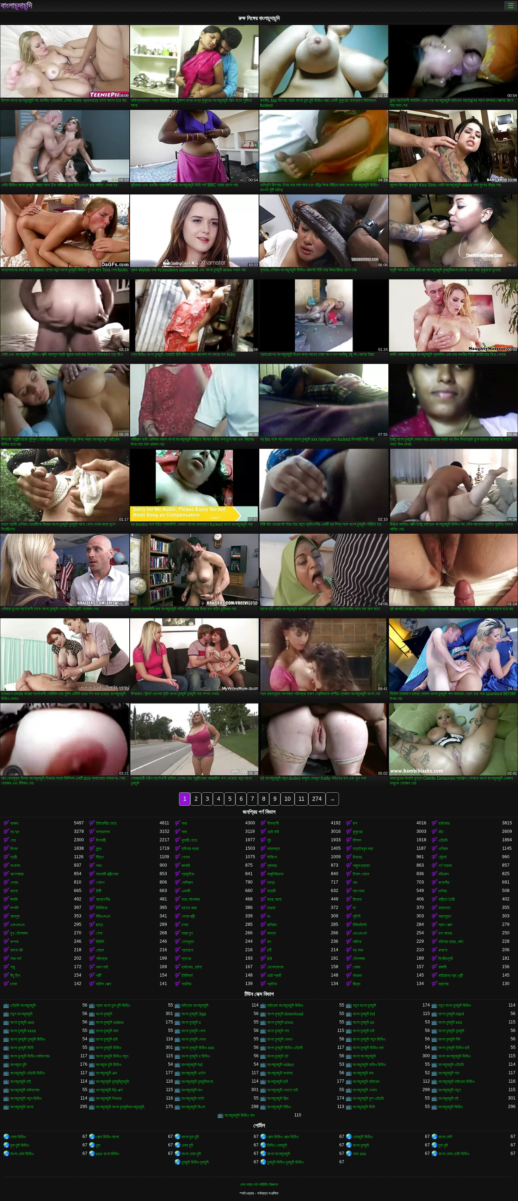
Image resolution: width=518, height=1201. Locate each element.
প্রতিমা (272, 984)
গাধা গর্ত (15, 958)
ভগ (355, 823)
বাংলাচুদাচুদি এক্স (106, 1073)
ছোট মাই (273, 831)
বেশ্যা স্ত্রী (188, 916)
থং (269, 916)
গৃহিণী (356, 916)
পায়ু (12, 967)
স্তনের (186, 958)
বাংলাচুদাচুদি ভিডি (364, 1106)
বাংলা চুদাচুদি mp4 (451, 1013)
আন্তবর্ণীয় (103, 899)
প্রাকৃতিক (187, 874)
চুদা (98, 1145)
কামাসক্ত (273, 848)
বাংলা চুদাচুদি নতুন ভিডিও (369, 1039)
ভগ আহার (445, 933)
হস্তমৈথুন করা (363, 848)
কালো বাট (16, 950)
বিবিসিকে (101, 907)
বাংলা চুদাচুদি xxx (450, 1022)
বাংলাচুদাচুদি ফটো (192, 1098)
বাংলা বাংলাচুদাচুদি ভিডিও (454, 1056)
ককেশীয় (443, 882)
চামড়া (271, 882)
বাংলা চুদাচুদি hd (364, 1013)
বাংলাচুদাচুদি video (280, 1064)
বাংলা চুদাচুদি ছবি (107, 1039)
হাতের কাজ (189, 907)
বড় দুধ (14, 831)
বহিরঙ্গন (443, 874)
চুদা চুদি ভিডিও (19, 1145)
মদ (269, 941)
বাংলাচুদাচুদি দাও (191, 1090)
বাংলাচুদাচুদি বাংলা (21, 1106)
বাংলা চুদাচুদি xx (363, 1022)
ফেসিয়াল (187, 882)
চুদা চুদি (443, 1145)
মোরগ (100, 950)
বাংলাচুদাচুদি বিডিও (279, 1106)
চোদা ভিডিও (18, 1136)
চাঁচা (440, 831)
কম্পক (14, 941)
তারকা (271, 907)
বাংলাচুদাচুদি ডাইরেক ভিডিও (456, 1081)
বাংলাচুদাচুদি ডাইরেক (366, 1081)
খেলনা (185, 857)
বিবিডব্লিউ (359, 924)
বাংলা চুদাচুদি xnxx (280, 1022)
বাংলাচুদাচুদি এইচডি (451, 1064)
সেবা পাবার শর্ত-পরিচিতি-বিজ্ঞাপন (259, 1184)
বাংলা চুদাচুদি (104, 1013)
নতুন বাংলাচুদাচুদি (21, 1013)
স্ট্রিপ (100, 857)
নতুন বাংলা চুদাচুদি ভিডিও (454, 1005)
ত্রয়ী (13, 857)
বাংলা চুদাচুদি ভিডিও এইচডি (285, 1047)
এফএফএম (17, 924)
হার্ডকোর (444, 823)
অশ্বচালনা (103, 831)
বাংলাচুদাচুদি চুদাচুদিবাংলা (197, 1081)
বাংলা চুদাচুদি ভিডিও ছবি (453, 1047)
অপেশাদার (17, 874)
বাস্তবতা (444, 907)
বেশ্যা (14, 882)
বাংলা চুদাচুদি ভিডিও (108, 1047)
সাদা (184, 831)
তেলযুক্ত (187, 941)
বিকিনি (100, 941)
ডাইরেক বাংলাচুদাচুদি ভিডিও (285, 1005)
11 (301, 799)
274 (317, 799)
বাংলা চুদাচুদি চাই (364, 1030)
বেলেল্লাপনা (275, 967)
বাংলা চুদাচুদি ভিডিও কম (368, 1047)
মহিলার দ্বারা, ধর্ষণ (450, 941)
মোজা (356, 967)
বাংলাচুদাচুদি (16, 5)
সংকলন (15, 865)
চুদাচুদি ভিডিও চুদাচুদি (195, 1162)
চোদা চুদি (187, 1145)
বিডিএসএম (103, 916)
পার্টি (98, 975)
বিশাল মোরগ (361, 874)
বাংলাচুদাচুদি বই (448, 1098)
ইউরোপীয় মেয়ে (106, 823)
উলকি (14, 899)
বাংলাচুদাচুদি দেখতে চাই (282, 1090)
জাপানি (185, 865)
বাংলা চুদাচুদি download (285, 1013)
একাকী (185, 891)
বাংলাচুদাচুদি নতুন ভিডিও (26, 1098)
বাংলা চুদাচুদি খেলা (193, 1030)
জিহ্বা (356, 984)
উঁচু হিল (15, 975)
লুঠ (269, 840)
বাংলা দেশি (445, 1136)
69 (269, 958)
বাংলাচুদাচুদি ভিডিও (450, 1106)
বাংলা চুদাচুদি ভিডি (21, 1047)
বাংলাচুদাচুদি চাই (20, 1081)
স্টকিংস (272, 857)
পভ (355, 882)
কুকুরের (358, 831)
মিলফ (14, 848)
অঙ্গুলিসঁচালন (275, 874)
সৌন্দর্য (442, 857)
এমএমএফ (360, 933)
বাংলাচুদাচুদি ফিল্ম (278, 1098)
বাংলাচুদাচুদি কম (363, 1073)
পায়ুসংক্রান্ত (361, 865)
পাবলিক (186, 984)
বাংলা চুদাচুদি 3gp (193, 1013)
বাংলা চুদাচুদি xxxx (23, 1030)
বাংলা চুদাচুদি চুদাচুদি (451, 1030)
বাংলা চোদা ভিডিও (21, 1153)
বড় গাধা (358, 950)
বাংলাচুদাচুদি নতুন (449, 1090)
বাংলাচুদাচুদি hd (192, 1064)
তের (13, 840)
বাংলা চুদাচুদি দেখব (193, 1039)
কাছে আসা (274, 899)
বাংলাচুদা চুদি (18, 1064)
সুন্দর (98, 848)
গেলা (99, 933)
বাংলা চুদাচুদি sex (22, 1022)
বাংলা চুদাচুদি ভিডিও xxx (197, 1047)
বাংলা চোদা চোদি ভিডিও (453, 1153)
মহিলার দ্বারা (190, 848)
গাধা (184, 823)
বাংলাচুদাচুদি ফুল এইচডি (368, 1098)
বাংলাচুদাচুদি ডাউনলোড (24, 1090)
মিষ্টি (98, 891)
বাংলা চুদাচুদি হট (277, 1056)
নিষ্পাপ (357, 840)
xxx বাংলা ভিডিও (107, 1153)
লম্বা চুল (187, 933)
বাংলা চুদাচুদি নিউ (449, 1039)
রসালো (442, 950)
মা (354, 907)
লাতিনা (357, 941)
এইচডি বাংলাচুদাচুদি (23, 1005)
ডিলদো (357, 899)
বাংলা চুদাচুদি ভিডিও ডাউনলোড (30, 1056)
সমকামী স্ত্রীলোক (107, 874)
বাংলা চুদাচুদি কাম (107, 1030)
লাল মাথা (358, 891)
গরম (99, 865)
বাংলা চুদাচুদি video (110, 1022)
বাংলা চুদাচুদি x (191, 1022)
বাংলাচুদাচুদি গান (448, 1073)
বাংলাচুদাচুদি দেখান (365, 1090)
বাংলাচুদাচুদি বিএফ (193, 1106)
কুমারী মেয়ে (189, 840)
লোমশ (100, 882)
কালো (14, 891)
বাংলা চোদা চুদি (191, 1153)
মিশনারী (101, 840)
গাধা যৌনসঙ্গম (190, 899)
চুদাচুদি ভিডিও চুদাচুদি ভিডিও (285, 1162)
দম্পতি (14, 907)
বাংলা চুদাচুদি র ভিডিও (195, 1056)
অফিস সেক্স (103, 984)
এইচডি (443, 840)
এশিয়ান (443, 848)
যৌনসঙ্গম (359, 958)
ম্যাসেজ (443, 984)
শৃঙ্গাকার (272, 865)
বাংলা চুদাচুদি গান (278, 1030)
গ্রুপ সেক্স (445, 924)
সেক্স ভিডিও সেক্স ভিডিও (282, 1136)
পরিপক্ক (101, 958)
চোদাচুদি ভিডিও (362, 1136)
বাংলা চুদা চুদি (190, 1136)
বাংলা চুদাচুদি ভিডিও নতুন (112, 1056)
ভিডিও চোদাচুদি (277, 1145)
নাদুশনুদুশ (444, 916)
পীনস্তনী (273, 823)
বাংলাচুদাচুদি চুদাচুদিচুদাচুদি (112, 1081)
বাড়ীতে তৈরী (446, 899)
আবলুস (15, 916)
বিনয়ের (357, 857)
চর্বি (269, 950)
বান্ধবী (271, 891)
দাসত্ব (271, 933)
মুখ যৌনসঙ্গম (19, 933)
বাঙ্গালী (442, 967)
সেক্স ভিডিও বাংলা (107, 1136)
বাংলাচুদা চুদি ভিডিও (108, 1064)
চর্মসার (442, 891)
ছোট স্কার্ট (274, 975)
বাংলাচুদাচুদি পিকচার (109, 1098)
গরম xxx (359, 1153)
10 (287, 799)
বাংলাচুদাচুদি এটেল (193, 1073)
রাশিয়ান (272, 924)
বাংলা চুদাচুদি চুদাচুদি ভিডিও (27, 1039)
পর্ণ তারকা (445, 865)
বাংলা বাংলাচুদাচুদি (364, 1056)
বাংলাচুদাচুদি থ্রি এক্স (109, 1090)
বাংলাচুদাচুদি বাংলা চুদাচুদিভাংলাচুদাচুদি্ (120, 1106)
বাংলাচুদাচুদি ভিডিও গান (239, 1115)
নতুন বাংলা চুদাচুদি (364, 1005)
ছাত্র (99, 924)
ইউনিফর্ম (187, 975)
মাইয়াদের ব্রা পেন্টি (450, 975)
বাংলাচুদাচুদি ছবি (277, 1081)
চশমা (184, 924)
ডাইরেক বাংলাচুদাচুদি (194, 1005)
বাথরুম (357, 975)
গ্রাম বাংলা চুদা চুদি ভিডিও (113, 1005)
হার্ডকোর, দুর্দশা (191, 967)
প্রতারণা (187, 950)
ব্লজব (14, 823)
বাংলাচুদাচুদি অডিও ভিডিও (369, 1064)
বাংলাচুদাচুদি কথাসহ (280, 1073)
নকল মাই (102, 967)
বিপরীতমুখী (445, 958)
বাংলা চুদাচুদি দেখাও (279, 1039)
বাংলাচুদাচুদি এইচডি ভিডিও (27, 1073)
